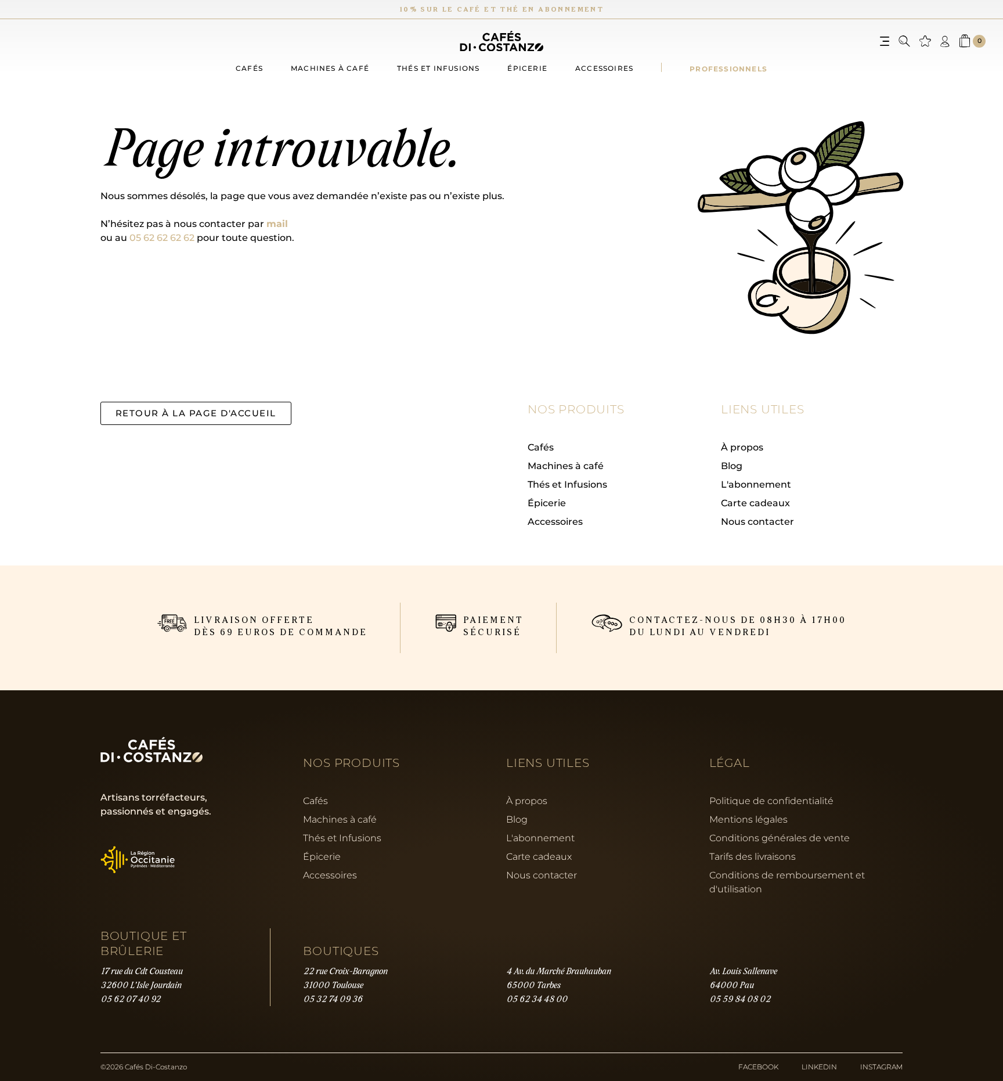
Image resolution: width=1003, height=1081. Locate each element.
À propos (742, 447)
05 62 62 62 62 (161, 237)
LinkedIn (819, 1066)
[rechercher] (904, 41)
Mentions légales (748, 819)
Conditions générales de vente (779, 838)
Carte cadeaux (755, 502)
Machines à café (330, 68)
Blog (731, 465)
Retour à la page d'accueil (196, 413)
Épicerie (527, 68)
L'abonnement (756, 484)
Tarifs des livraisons (752, 856)
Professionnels (728, 68)
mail (277, 223)
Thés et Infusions (567, 484)
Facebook (758, 1066)
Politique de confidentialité (771, 800)
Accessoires (604, 68)
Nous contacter (757, 521)
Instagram (881, 1066)
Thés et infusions (438, 68)
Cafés (249, 68)
